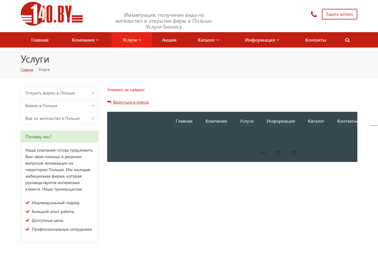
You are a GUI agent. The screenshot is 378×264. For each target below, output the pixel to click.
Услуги (130, 40)
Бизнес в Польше (41, 105)
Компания (84, 40)
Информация (260, 40)
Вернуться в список (131, 102)
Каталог (207, 40)
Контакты (315, 40)
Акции (169, 40)
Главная (40, 40)
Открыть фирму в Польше (50, 93)
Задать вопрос (339, 14)
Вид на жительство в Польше (52, 118)
